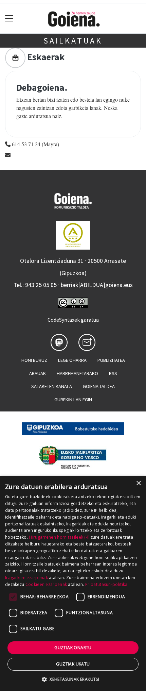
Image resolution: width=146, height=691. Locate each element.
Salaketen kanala (51, 386)
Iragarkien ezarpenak (26, 577)
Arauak (37, 373)
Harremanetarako (77, 373)
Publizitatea (111, 360)
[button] (73, 679)
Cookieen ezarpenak (46, 584)
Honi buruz (34, 360)
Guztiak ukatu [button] (73, 664)
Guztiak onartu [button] (73, 648)
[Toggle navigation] (9, 18)
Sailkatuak (73, 40)
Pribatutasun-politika (106, 584)
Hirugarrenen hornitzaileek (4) (59, 537)
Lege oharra (72, 360)
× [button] (138, 483)
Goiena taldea (99, 386)
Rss (113, 373)
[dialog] (73, 583)
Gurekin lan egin (73, 400)
